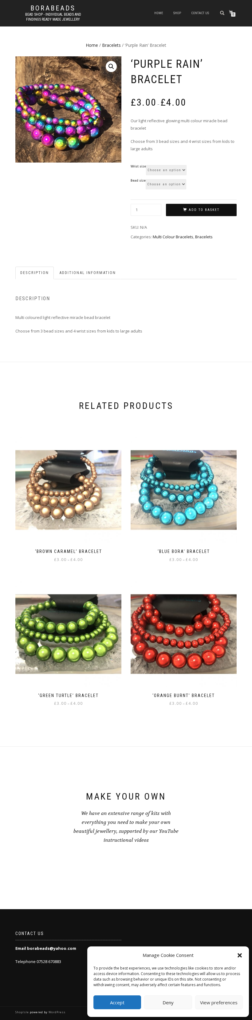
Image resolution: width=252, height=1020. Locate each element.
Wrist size (138, 166)
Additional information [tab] (87, 272)
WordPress (56, 1012)
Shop (177, 13)
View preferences (219, 1002)
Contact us (200, 13)
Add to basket (204, 210)
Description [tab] (34, 272)
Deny (168, 1002)
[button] (240, 955)
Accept (117, 1002)
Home (158, 13)
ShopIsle (22, 1012)
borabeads (53, 8)
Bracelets (111, 45)
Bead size (138, 180)
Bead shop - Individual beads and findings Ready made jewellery (53, 17)
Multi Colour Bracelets (173, 237)
